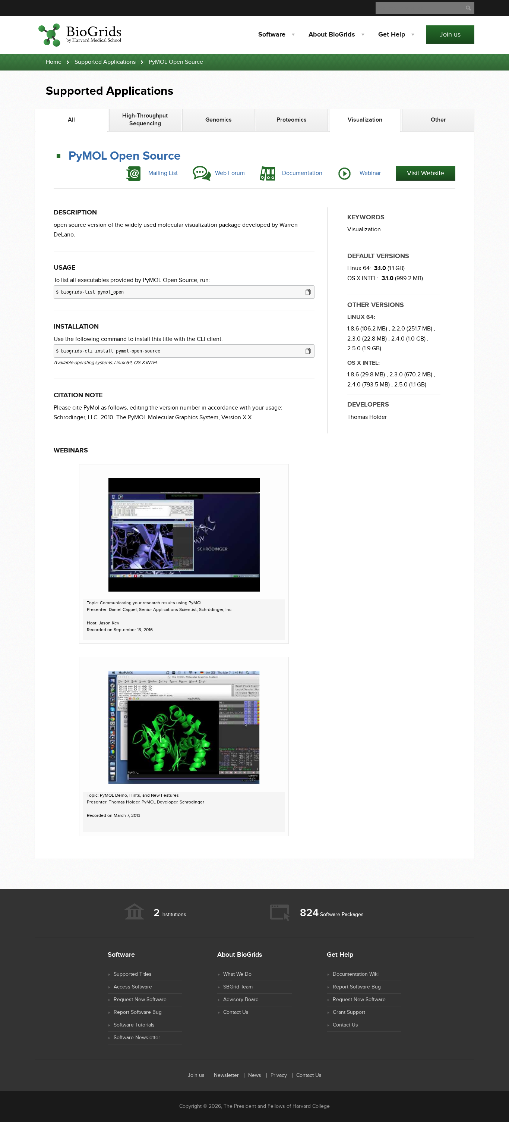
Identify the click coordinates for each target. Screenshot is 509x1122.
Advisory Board (241, 1000)
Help (391, 35)
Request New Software (140, 1000)
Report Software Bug (138, 1012)
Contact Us (236, 1012)
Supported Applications (105, 62)
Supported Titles (133, 974)
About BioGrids (332, 35)
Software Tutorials (134, 1025)
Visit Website (425, 173)
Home (53, 62)
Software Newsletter (137, 1038)
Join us (450, 34)
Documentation (302, 173)
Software (271, 35)
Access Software (133, 987)
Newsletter (226, 1075)
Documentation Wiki (356, 974)
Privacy (279, 1075)
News (254, 1075)
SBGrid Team (238, 987)
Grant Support (349, 1012)
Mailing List (163, 173)
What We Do (237, 974)
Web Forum (230, 173)
